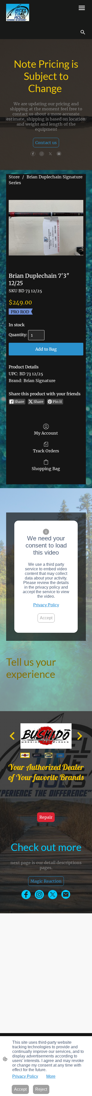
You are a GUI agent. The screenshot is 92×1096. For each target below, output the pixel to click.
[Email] (59, 153)
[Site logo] (17, 12)
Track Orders (46, 450)
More (50, 1076)
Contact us (46, 142)
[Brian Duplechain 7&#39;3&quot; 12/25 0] (46, 227)
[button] (83, 32)
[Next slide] (79, 736)
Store (14, 176)
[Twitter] (50, 153)
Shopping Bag (46, 468)
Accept (46, 618)
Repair (45, 817)
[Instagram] (41, 153)
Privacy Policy (46, 605)
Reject (41, 1089)
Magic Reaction (46, 881)
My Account (46, 433)
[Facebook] (33, 153)
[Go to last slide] (12, 736)
